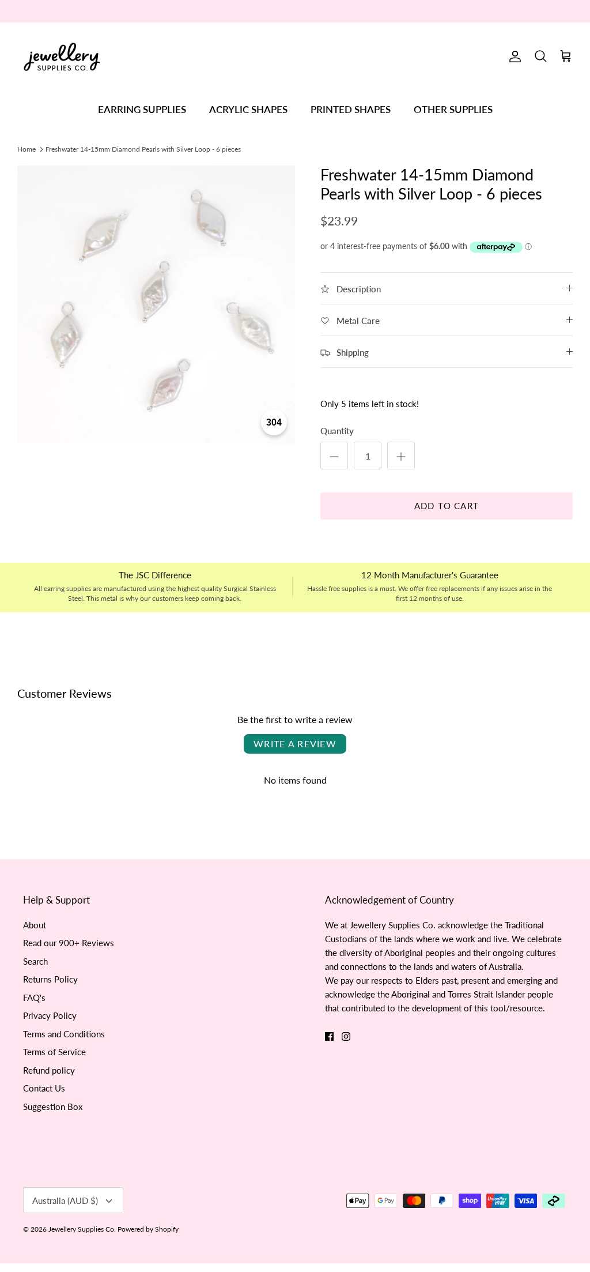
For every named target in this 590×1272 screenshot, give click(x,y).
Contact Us (44, 1088)
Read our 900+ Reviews (68, 943)
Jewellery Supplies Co (81, 1229)
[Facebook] (329, 1036)
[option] (156, 304)
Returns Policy (50, 979)
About (34, 925)
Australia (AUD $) (65, 1200)
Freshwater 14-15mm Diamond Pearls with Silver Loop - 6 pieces (143, 148)
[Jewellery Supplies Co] (62, 57)
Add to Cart (446, 505)
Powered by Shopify (148, 1229)
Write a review (295, 743)
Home (26, 148)
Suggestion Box (52, 1106)
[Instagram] (346, 1036)
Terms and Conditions (64, 1034)
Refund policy (49, 1070)
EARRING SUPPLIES (142, 109)
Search (35, 961)
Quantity (337, 431)
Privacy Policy (50, 1015)
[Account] (513, 56)
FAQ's (34, 997)
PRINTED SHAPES (351, 109)
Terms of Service (54, 1052)
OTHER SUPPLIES (453, 109)
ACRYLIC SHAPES (248, 109)
